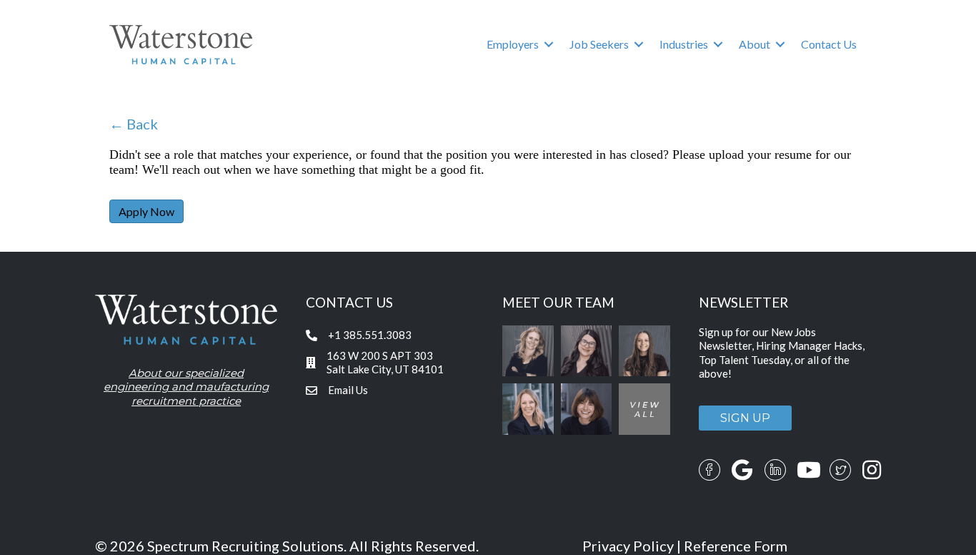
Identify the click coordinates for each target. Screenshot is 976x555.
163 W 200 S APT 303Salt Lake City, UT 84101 (385, 362)
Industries (683, 44)
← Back (133, 123)
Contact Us (829, 44)
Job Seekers (599, 44)
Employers (513, 44)
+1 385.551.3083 (370, 334)
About (754, 44)
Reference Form (735, 545)
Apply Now (146, 211)
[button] (549, 44)
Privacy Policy (628, 545)
